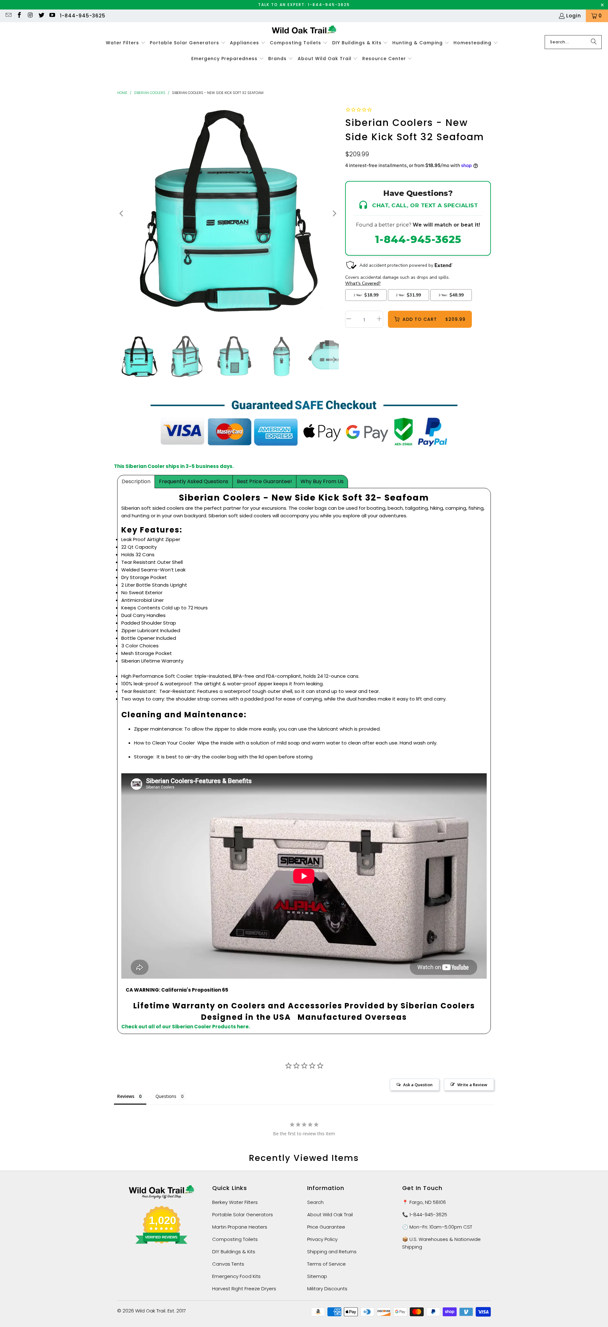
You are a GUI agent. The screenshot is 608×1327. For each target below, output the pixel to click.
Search (315, 1202)
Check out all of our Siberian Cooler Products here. (185, 1026)
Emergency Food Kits (236, 1276)
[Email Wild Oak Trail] (8, 15)
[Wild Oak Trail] (304, 30)
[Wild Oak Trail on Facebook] (19, 15)
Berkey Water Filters (235, 1202)
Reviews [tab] (125, 1096)
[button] (126, 43)
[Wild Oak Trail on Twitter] (41, 15)
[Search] (594, 42)
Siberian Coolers (149, 92)
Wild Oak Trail (150, 1310)
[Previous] (122, 213)
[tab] (136, 481)
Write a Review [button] (472, 1084)
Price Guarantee (326, 1227)
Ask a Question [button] (418, 1084)
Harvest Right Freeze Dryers (244, 1288)
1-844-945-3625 (82, 15)
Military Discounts (327, 1288)
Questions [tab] (165, 1096)
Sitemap (317, 1276)
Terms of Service (326, 1264)
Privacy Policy (322, 1239)
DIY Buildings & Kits (233, 1251)
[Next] (334, 213)
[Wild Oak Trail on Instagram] (30, 15)
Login (573, 15)
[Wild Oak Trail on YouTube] (52, 15)
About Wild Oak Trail (330, 1214)
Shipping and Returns (332, 1251)
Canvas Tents (228, 1264)
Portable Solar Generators (242, 1214)
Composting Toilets (235, 1239)
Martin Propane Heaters (239, 1227)
